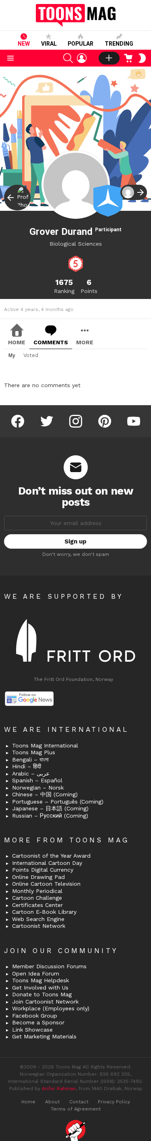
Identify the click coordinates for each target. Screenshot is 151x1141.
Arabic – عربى (31, 773)
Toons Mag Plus (33, 752)
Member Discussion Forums (49, 966)
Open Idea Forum (35, 973)
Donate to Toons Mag (42, 994)
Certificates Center (37, 905)
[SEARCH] (68, 58)
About (52, 1102)
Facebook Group (34, 1015)
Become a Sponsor (38, 1022)
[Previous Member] (17, 197)
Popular (80, 43)
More (84, 342)
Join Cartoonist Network (45, 1001)
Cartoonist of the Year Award (51, 855)
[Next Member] (133, 192)
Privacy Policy (114, 1102)
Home (16, 342)
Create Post (109, 58)
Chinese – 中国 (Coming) (45, 794)
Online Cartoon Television (46, 883)
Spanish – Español (37, 780)
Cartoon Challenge (37, 898)
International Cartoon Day (47, 863)
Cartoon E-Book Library (44, 912)
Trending (119, 43)
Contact (78, 1102)
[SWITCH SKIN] (142, 58)
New (24, 43)
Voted (30, 355)
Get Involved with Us (40, 987)
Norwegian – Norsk (38, 787)
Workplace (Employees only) (50, 1008)
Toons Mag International (45, 745)
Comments (50, 342)
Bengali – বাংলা (30, 759)
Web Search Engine (38, 919)
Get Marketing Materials (44, 1036)
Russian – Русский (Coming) (50, 815)
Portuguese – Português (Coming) (57, 801)
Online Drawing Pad (38, 877)
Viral (49, 43)
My (11, 355)
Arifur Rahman (59, 1088)
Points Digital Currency (42, 869)
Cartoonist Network (38, 926)
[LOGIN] (82, 58)
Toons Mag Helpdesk (40, 980)
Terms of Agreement (76, 1109)
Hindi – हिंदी (26, 766)
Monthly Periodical (37, 891)
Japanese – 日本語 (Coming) (50, 808)
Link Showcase (32, 1029)
